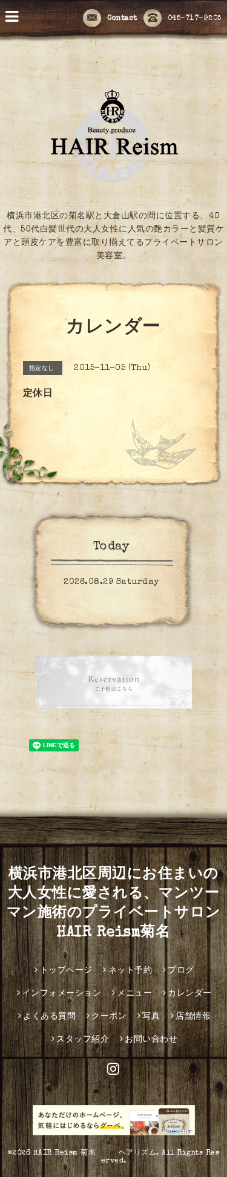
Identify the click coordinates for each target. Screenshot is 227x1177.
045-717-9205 (195, 18)
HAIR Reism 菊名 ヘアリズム (95, 1153)
